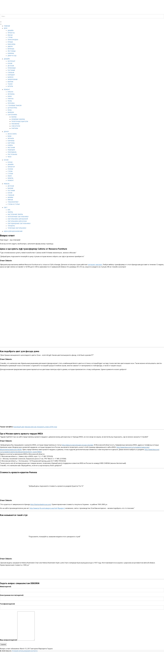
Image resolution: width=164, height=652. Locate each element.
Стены (10, 37)
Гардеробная (12, 79)
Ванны (13, 117)
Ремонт (7, 89)
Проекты (11, 33)
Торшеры (11, 226)
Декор (6, 131)
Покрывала (12, 152)
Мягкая (10, 200)
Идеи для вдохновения (13, 231)
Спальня (11, 72)
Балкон (10, 77)
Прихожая (11, 68)
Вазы (9, 136)
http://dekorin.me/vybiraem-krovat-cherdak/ (77, 445)
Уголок (10, 169)
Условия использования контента (24, 651)
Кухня (10, 63)
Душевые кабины (18, 119)
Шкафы (10, 197)
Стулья (10, 174)
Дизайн (10, 30)
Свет (5, 207)
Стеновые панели (14, 105)
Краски (10, 92)
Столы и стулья (14, 204)
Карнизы (11, 141)
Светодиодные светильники (19, 223)
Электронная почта (11, 595)
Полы (10, 101)
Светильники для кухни (17, 221)
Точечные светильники (17, 228)
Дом (5, 28)
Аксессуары (12, 134)
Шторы (10, 86)
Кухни (10, 162)
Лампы (10, 212)
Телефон (7, 604)
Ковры (10, 145)
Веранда (11, 49)
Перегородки (13, 40)
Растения (11, 147)
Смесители (15, 126)
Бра (9, 210)
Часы (9, 157)
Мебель (10, 178)
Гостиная (11, 70)
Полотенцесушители (19, 121)
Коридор (11, 75)
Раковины (15, 124)
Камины (11, 53)
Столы (10, 171)
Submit (3, 644)
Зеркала (11, 138)
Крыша (10, 42)
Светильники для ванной (18, 219)
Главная (7, 26)
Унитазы (14, 128)
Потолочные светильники (18, 217)
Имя (5, 586)
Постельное (12, 154)
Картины (11, 143)
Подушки (11, 150)
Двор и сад (12, 56)
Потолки (11, 103)
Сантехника (12, 115)
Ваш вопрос (8, 640)
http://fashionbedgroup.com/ (40, 504)
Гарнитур (11, 167)
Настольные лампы (15, 214)
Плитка (10, 99)
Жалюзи (11, 112)
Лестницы (11, 51)
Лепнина (11, 94)
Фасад (10, 35)
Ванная (10, 82)
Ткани (10, 84)
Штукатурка (12, 108)
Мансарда (11, 44)
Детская (11, 66)
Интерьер (11, 61)
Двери (10, 46)
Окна (9, 110)
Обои (10, 96)
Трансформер (13, 202)
